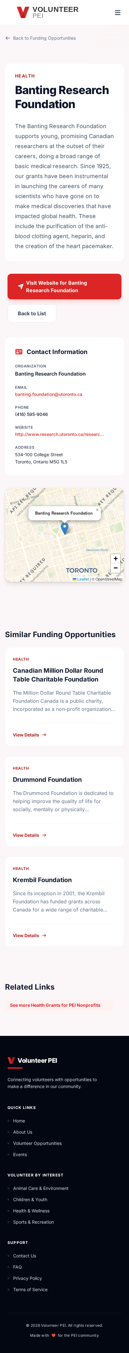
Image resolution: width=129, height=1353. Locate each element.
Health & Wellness (31, 1210)
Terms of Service (30, 1289)
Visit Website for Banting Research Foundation (56, 286)
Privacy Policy (27, 1278)
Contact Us (24, 1255)
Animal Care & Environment (41, 1188)
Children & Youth (30, 1199)
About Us (22, 1132)
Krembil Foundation (42, 880)
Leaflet (82, 579)
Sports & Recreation (33, 1222)
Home (19, 1120)
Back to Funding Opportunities (44, 38)
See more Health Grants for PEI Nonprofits (55, 1005)
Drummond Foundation (47, 779)
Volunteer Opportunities (37, 1143)
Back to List (32, 313)
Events (20, 1154)
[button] (65, 528)
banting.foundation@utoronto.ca (48, 394)
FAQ (17, 1267)
